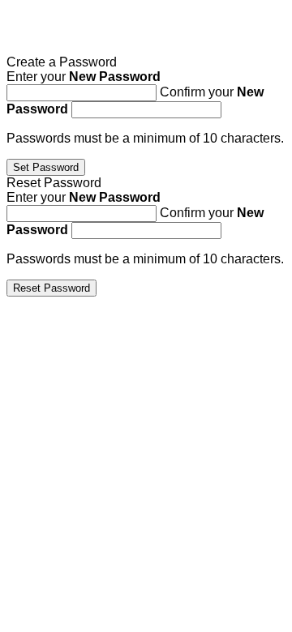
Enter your (83, 76)
